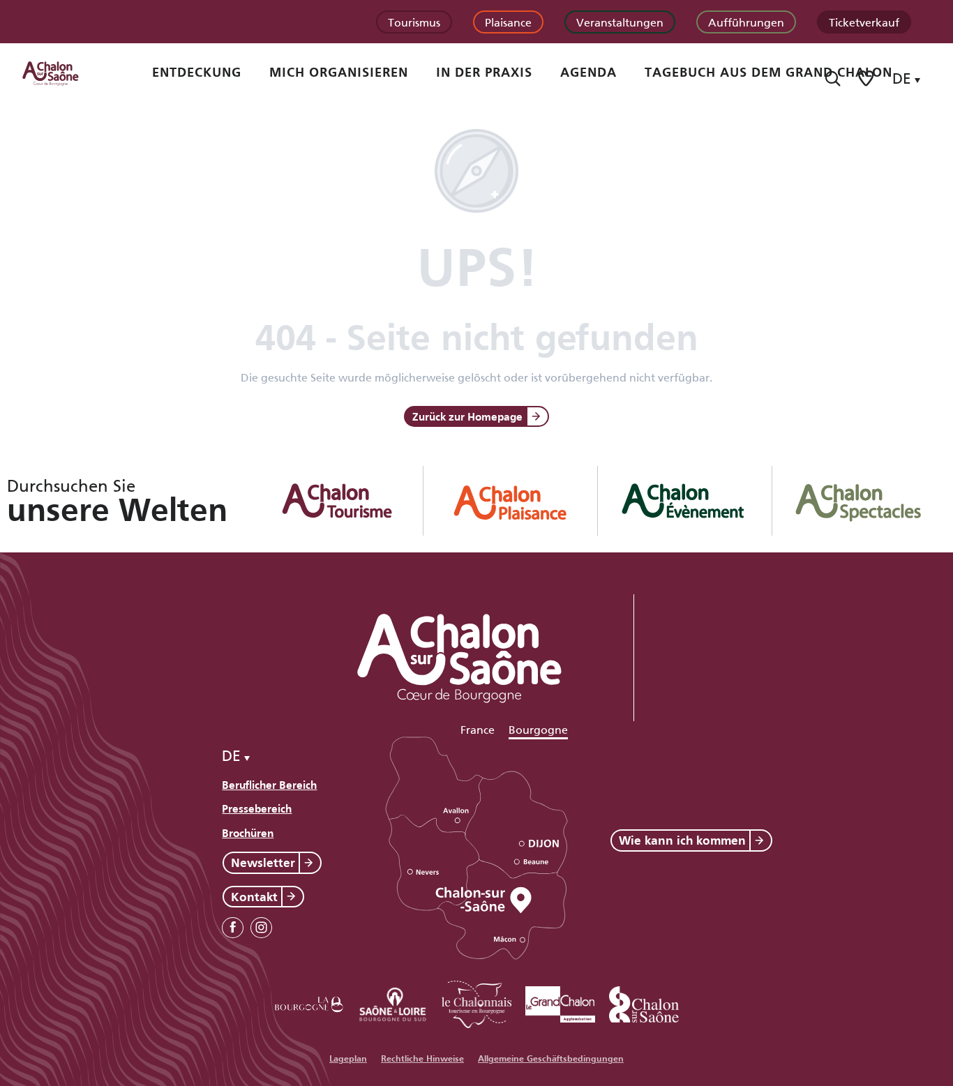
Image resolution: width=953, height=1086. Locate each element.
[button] (832, 78)
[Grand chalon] (560, 1002)
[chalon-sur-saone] (63, 72)
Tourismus (414, 21)
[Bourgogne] (309, 1002)
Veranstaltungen (619, 21)
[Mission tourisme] (393, 1002)
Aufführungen (746, 21)
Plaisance (508, 21)
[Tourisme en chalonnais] (476, 1002)
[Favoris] (867, 78)
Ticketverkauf (864, 21)
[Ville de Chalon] (644, 1002)
